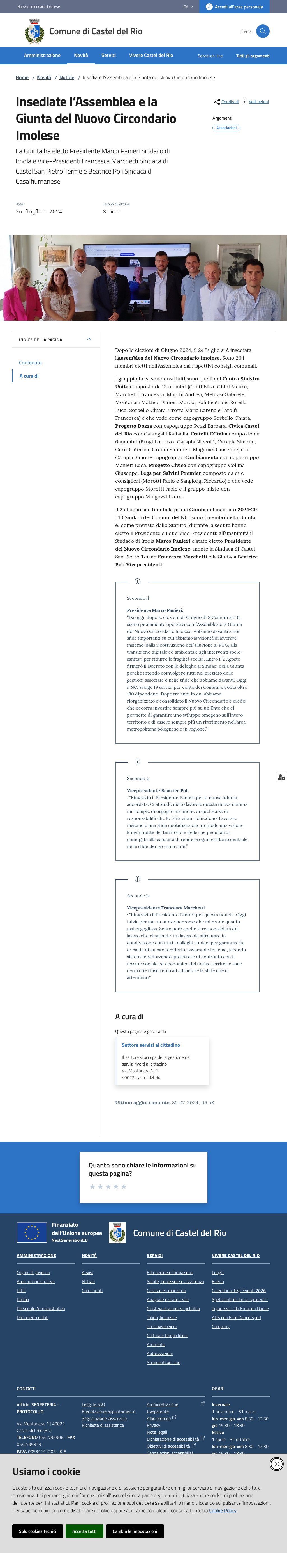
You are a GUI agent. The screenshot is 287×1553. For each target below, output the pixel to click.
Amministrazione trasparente (162, 1408)
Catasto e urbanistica (166, 1290)
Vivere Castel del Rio (236, 1255)
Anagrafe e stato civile (168, 1299)
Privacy (153, 1425)
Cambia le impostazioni (135, 1531)
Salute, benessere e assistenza (175, 1281)
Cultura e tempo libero (167, 1335)
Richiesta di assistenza (103, 1425)
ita (185, 7)
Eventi (218, 1281)
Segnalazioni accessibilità (170, 1453)
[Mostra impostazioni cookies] (281, 777)
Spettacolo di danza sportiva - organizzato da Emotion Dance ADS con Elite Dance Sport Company (240, 1313)
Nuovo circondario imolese (38, 7)
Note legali (157, 1432)
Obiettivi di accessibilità (168, 1446)
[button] (263, 31)
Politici (23, 1299)
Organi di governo (33, 1272)
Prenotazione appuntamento (108, 1411)
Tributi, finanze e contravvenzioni (162, 1322)
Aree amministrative (36, 1281)
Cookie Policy (223, 1510)
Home (22, 77)
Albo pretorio (159, 1418)
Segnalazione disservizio (104, 1418)
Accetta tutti (84, 1531)
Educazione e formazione (170, 1272)
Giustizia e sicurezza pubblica (173, 1308)
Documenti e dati (32, 1317)
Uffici (21, 1290)
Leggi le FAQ (93, 1404)
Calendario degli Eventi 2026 (239, 1290)
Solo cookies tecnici (37, 1531)
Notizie (66, 77)
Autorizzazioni (160, 1353)
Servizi (155, 1255)
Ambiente (156, 1344)
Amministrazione (36, 1255)
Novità (44, 77)
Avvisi (87, 1272)
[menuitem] (42, 55)
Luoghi (218, 1272)
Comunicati (92, 1290)
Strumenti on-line (163, 1362)
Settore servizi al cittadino (151, 1045)
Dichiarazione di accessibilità (173, 1439)
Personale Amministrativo (41, 1308)
